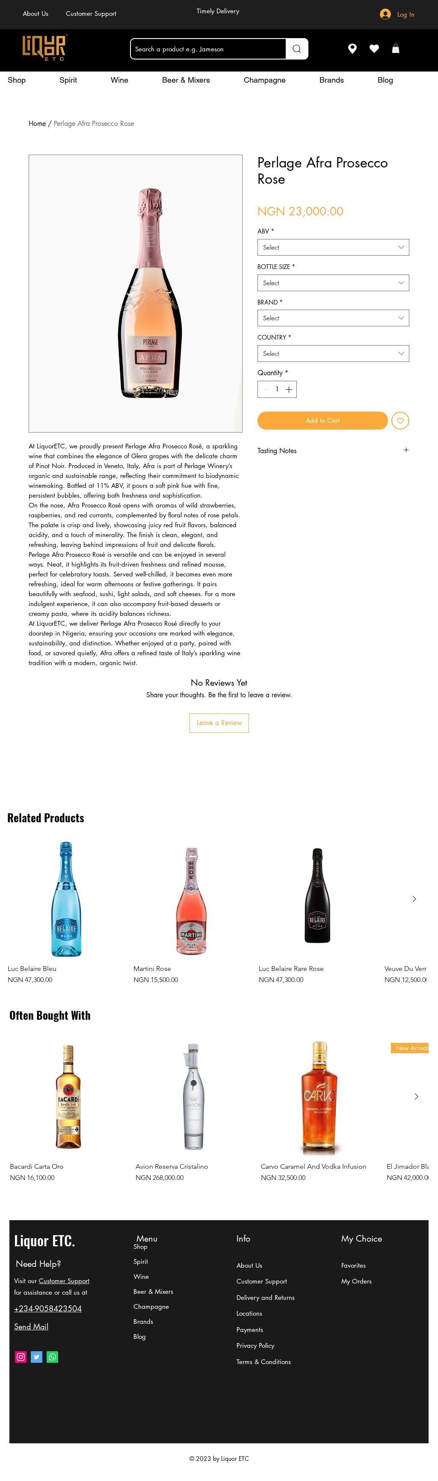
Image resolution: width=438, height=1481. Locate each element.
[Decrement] (265, 389)
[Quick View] (66, 899)
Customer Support (64, 1281)
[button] (396, 48)
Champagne (151, 1306)
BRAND (270, 302)
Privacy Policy (255, 1345)
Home (37, 123)
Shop (140, 1246)
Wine (141, 1276)
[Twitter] (36, 1357)
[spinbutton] (277, 389)
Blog (139, 1336)
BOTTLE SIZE (276, 267)
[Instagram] (21, 1357)
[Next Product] (414, 899)
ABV (265, 231)
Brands (143, 1321)
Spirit (140, 1261)
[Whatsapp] (52, 1357)
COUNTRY (274, 337)
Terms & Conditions (264, 1362)
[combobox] (333, 247)
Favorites (353, 1265)
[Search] (297, 49)
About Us (249, 1265)
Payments (250, 1330)
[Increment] (290, 389)
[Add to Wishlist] (400, 421)
